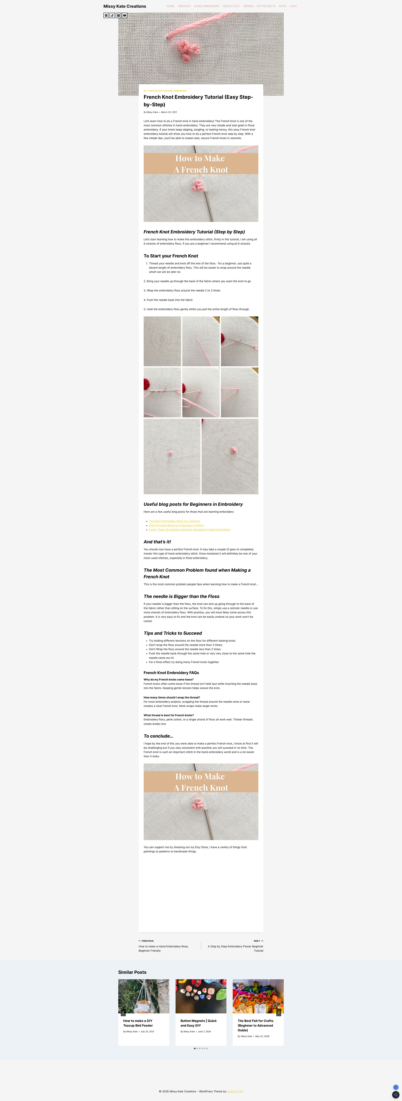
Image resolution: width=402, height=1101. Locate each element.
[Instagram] (118, 15)
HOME (171, 6)
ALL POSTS (149, 91)
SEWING (248, 6)
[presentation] (143, 996)
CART (293, 6)
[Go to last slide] (123, 1012)
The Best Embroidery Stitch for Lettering (174, 521)
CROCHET (184, 6)
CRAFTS (161, 91)
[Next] (278, 1012)
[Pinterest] (106, 15)
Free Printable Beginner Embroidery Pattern (176, 525)
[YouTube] (124, 15)
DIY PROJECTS (266, 6)
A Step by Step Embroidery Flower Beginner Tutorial (235, 946)
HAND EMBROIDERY (207, 6)
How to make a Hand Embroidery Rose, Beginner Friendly (164, 946)
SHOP (282, 6)
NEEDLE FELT (231, 6)
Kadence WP (235, 1091)
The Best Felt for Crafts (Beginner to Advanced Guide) (255, 1025)
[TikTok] (112, 15)
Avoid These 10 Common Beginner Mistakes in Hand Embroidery (190, 529)
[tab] (195, 1048)
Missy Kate (152, 112)
